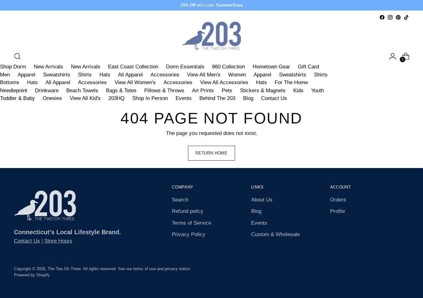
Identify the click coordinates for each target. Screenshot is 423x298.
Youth (317, 90)
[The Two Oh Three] (211, 36)
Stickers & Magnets (263, 90)
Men (5, 75)
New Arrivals (48, 67)
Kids (298, 90)
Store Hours (58, 241)
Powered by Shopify (32, 275)
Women (237, 75)
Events (184, 98)
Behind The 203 (217, 98)
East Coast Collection (133, 67)
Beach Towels (82, 90)
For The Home (291, 82)
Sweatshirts (56, 75)
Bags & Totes (121, 90)
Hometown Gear (271, 67)
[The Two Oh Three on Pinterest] (398, 17)
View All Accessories (224, 82)
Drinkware (47, 90)
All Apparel (130, 75)
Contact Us (274, 98)
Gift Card (308, 67)
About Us (262, 200)
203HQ (116, 98)
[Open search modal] (17, 56)
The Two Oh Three (64, 268)
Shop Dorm (13, 67)
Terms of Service (191, 223)
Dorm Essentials (185, 67)
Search (180, 200)
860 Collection (228, 67)
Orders (338, 200)
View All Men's (203, 75)
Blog (248, 98)
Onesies (52, 98)
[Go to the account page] (392, 56)
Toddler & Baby (17, 98)
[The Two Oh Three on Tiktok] (406, 17)
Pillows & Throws (164, 90)
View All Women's (135, 82)
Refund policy (187, 211)
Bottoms (9, 82)
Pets (227, 90)
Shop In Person (150, 98)
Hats (104, 75)
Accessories (164, 75)
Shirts (85, 75)
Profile (337, 211)
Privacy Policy (188, 234)
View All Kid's (85, 98)
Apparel (26, 75)
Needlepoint (13, 90)
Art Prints (203, 90)
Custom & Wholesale (275, 234)
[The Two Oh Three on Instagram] (390, 17)
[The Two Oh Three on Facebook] (382, 17)
